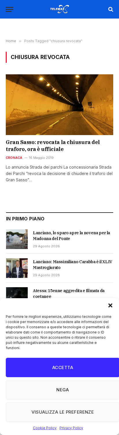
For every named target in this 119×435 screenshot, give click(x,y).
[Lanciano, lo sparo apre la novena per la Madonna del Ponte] (17, 239)
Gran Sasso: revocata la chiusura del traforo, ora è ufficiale (53, 145)
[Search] (110, 9)
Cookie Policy (45, 428)
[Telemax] (59, 9)
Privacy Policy (71, 428)
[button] (110, 305)
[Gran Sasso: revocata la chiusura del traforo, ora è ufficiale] (59, 104)
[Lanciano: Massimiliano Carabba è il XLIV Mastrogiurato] (17, 268)
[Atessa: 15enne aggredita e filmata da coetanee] (17, 297)
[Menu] (9, 9)
